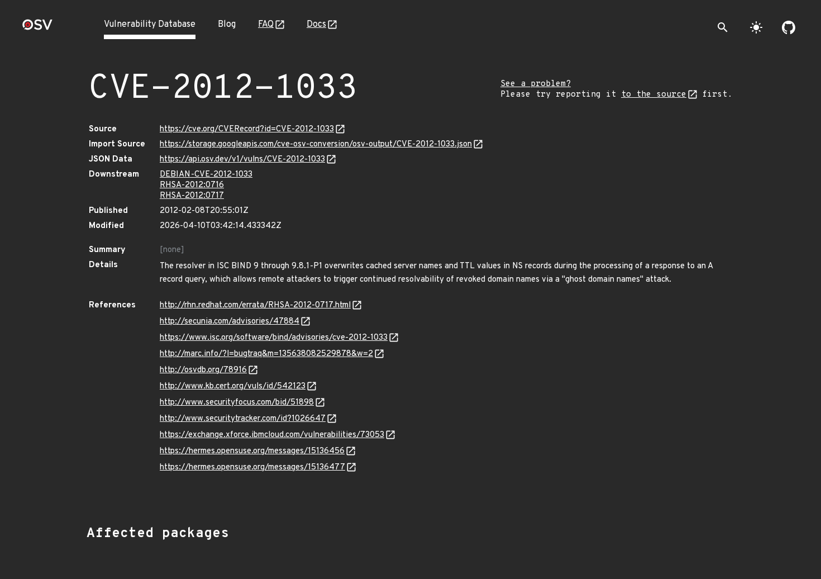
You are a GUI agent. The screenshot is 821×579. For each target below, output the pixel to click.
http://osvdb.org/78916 (203, 370)
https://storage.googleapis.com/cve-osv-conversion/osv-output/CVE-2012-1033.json (316, 144)
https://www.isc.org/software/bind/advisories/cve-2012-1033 (274, 338)
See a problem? (535, 84)
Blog (227, 24)
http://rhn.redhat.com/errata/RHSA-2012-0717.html (255, 305)
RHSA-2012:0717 (192, 196)
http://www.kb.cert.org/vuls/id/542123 (233, 386)
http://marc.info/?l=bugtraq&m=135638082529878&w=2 (266, 354)
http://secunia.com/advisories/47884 (229, 321)
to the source (653, 94)
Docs (316, 24)
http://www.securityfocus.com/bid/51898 (237, 402)
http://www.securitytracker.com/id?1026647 (243, 419)
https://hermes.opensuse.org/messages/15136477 (252, 467)
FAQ (266, 24)
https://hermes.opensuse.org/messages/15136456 (252, 451)
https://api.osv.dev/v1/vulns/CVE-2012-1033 (242, 159)
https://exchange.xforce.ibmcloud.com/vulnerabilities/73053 (272, 435)
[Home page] (37, 28)
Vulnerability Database (149, 24)
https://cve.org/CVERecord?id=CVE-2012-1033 (247, 129)
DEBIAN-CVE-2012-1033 (206, 174)
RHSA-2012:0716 (192, 185)
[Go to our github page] (788, 27)
